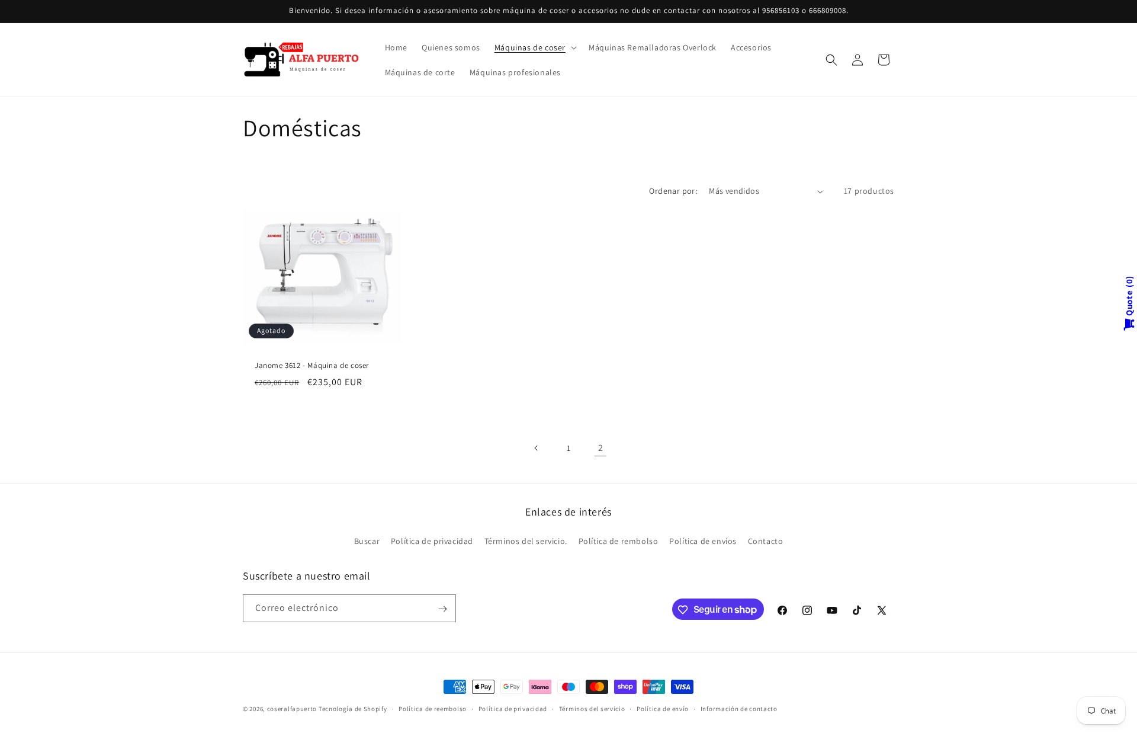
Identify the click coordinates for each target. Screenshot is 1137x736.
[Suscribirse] (442, 609)
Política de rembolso (619, 540)
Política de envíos (703, 540)
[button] (534, 47)
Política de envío (663, 708)
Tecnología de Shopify (353, 709)
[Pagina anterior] (536, 448)
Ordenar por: (673, 190)
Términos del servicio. (525, 540)
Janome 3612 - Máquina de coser (312, 366)
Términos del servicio (592, 708)
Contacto (765, 540)
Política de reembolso (433, 708)
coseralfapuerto (292, 709)
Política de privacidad (432, 540)
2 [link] (600, 447)
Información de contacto (739, 708)
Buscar (367, 540)
